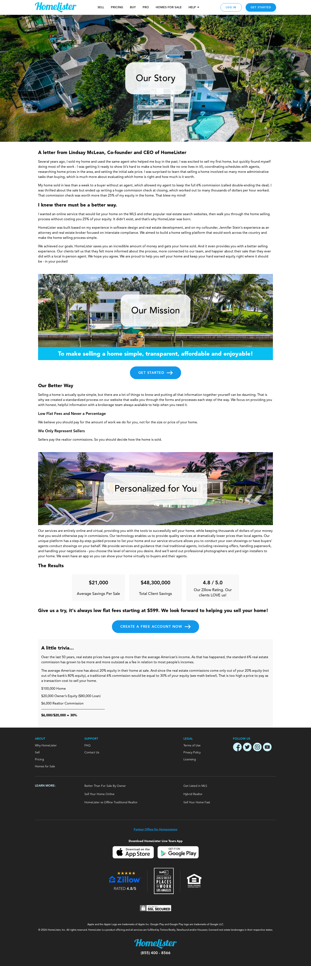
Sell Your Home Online (99, 794)
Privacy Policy (192, 752)
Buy (133, 7)
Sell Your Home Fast (196, 802)
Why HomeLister (46, 745)
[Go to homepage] (55, 7)
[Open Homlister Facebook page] (237, 748)
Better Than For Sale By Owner (105, 785)
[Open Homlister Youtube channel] (267, 748)
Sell (101, 7)
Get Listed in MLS (195, 785)
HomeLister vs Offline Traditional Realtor (111, 802)
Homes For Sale (169, 7)
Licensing (189, 759)
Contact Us (91, 752)
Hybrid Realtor (192, 794)
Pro (146, 7)
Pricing (117, 7)
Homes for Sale (45, 766)
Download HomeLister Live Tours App (156, 841)
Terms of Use (192, 745)
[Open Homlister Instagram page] (257, 748)
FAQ (87, 745)
